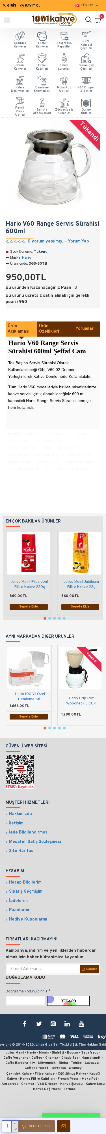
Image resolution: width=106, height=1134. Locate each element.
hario (12, 441)
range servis (59, 434)
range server (34, 434)
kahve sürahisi (49, 462)
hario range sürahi (80, 462)
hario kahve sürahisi (23, 469)
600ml (47, 448)
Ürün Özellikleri (49, 329)
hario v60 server (71, 448)
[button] (45, 618)
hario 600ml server (22, 448)
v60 (25, 441)
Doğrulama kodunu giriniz (26, 991)
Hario (26, 258)
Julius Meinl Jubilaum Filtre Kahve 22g (81, 584)
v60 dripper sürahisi (72, 469)
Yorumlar (84, 328)
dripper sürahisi (19, 462)
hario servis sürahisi (76, 455)
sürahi (80, 434)
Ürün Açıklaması (18, 329)
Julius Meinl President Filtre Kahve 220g (30, 584)
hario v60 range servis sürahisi (31, 455)
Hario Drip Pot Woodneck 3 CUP (81, 701)
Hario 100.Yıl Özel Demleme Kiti (30, 697)
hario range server (48, 441)
